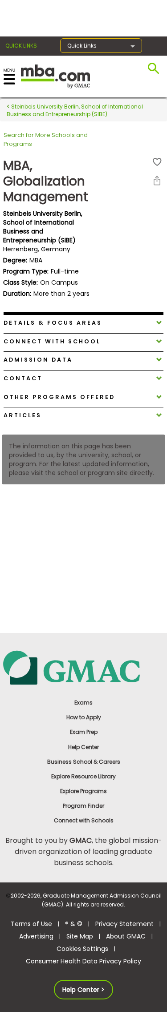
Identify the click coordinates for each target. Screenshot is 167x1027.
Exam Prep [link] (84, 732)
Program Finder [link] (83, 806)
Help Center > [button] (83, 989)
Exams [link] (83, 702)
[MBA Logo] (55, 76)
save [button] (157, 162)
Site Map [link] (79, 936)
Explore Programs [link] (83, 791)
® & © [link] (73, 923)
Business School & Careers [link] (83, 761)
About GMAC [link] (126, 936)
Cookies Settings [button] (82, 948)
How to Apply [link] (83, 717)
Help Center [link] (83, 747)
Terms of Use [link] (31, 923)
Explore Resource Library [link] (83, 776)
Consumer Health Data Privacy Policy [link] (83, 961)
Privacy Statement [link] (124, 923)
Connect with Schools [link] (84, 820)
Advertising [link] (36, 936)
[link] (83, 667)
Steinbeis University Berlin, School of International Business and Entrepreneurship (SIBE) (75, 110)
